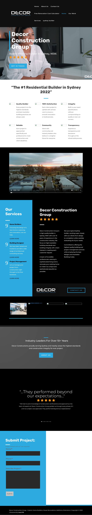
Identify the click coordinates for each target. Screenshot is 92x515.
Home (36, 6)
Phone (9, 459)
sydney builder (48, 20)
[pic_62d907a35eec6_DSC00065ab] (55, 304)
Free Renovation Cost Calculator (46, 13)
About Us (44, 6)
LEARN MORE (14, 238)
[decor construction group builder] (36, 303)
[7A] (73, 304)
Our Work (72, 13)
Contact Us (55, 6)
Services (37, 20)
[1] (18, 314)
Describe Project (13, 469)
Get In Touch (18, 66)
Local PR (21, 512)
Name (9, 449)
